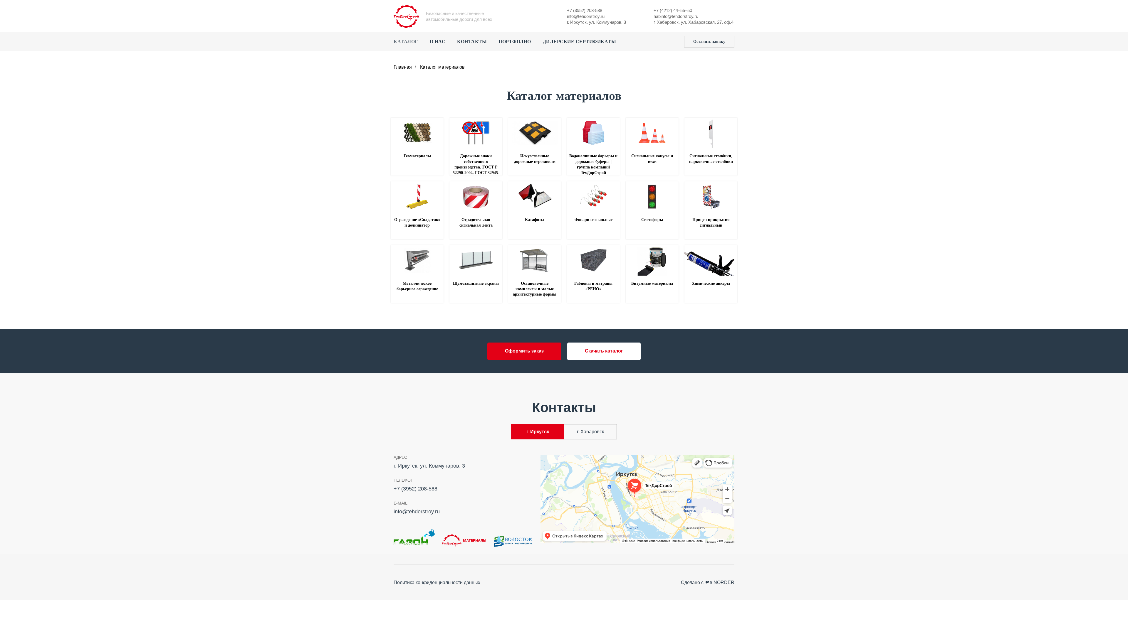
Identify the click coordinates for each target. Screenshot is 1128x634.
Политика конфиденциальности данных (437, 582)
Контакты (472, 41)
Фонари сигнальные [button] (593, 219)
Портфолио (514, 41)
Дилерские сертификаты (579, 41)
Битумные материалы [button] (652, 283)
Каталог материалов (442, 67)
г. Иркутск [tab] (537, 431)
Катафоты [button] (534, 219)
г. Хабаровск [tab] (590, 431)
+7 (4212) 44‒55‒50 (673, 10)
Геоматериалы (417, 156)
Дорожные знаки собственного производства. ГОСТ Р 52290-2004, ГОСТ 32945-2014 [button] (476, 167)
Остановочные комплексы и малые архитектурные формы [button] (534, 289)
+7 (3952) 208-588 (584, 10)
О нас (438, 41)
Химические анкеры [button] (711, 283)
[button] (709, 42)
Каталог (406, 41)
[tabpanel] (564, 501)
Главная (403, 67)
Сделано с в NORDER (707, 582)
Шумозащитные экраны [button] (476, 283)
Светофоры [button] (652, 219)
